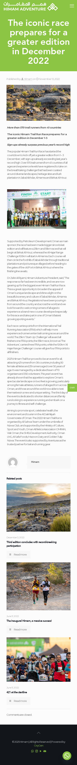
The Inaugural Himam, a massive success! (29, 620)
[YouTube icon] (40, 751)
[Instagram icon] (36, 751)
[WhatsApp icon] (32, 751)
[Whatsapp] (67, 755)
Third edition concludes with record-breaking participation (31, 543)
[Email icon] (44, 751)
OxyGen (38, 745)
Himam (28, 79)
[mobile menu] (71, 6)
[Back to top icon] (38, 733)
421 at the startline (17, 692)
